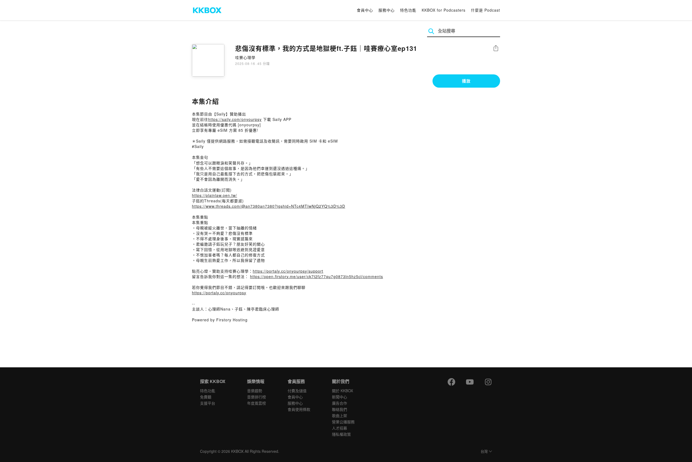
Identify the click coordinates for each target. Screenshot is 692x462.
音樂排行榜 (256, 397)
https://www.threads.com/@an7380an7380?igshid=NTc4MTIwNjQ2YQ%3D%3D (268, 206)
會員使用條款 (299, 409)
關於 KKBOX (342, 390)
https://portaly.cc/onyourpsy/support (288, 271)
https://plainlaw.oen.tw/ (214, 195)
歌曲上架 (339, 415)
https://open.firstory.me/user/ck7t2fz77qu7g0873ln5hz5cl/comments (316, 276)
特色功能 (408, 10)
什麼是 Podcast (485, 10)
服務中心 (386, 10)
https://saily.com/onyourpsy (235, 119)
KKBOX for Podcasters (443, 10)
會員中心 (365, 10)
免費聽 (205, 397)
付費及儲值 (297, 390)
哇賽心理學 (245, 57)
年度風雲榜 (256, 403)
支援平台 (207, 403)
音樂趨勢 (254, 390)
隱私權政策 (341, 434)
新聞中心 (339, 397)
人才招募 (339, 428)
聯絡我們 (339, 409)
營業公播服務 (343, 421)
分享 (495, 48)
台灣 (484, 452)
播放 (466, 81)
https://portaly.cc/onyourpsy (219, 292)
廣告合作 (339, 403)
